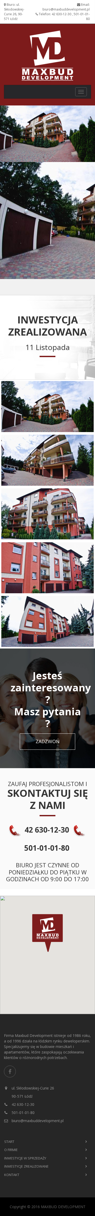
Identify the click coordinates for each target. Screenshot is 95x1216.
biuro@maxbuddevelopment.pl (37, 1120)
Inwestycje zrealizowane (26, 1166)
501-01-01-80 (23, 1112)
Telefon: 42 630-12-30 (55, 14)
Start (9, 1141)
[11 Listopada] (48, 406)
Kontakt (11, 1174)
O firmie (11, 1149)
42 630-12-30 (22, 1104)
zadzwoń (48, 741)
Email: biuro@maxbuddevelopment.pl (66, 7)
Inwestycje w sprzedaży (25, 1158)
